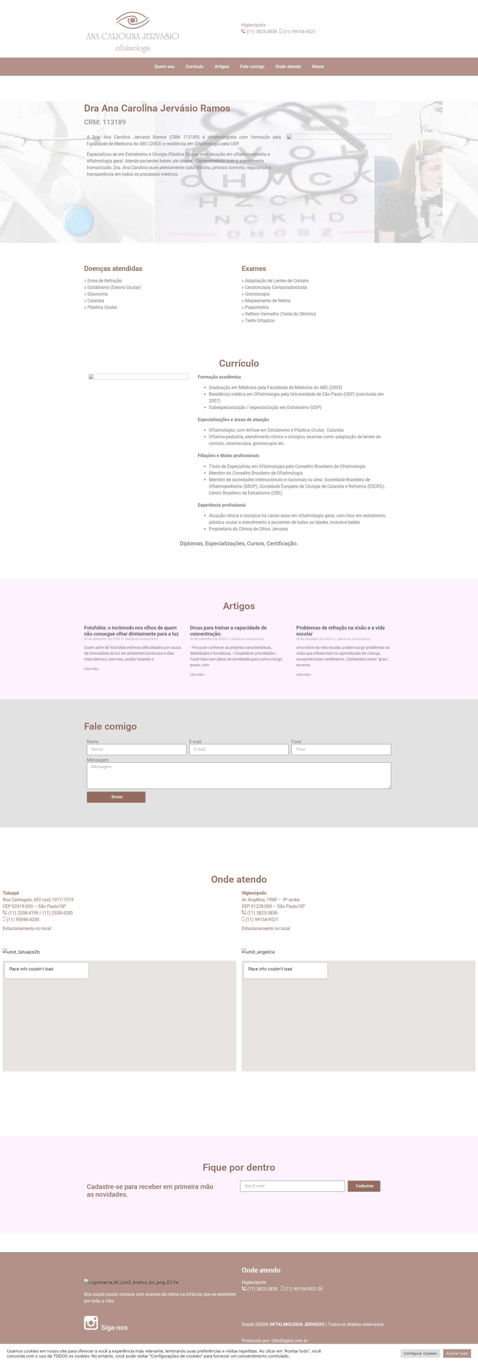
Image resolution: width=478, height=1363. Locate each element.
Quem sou (164, 66)
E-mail (195, 742)
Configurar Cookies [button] (420, 1353)
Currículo (195, 66)
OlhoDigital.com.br (289, 1340)
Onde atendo (288, 66)
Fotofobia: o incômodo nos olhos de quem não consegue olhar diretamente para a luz (131, 631)
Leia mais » (92, 669)
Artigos (222, 66)
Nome (92, 742)
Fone (296, 742)
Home (318, 66)
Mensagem (98, 760)
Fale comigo (252, 66)
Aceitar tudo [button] (457, 1353)
